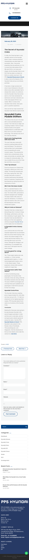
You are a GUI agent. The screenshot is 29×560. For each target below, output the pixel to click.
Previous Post (8, 348)
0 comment (18, 44)
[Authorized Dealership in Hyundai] (14, 3)
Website (6, 397)
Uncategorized (5, 460)
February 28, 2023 (10, 41)
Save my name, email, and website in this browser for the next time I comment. (14, 408)
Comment (7, 366)
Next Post (21, 348)
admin (11, 44)
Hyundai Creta (5, 442)
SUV (7, 344)
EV (2, 549)
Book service (4, 521)
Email (5, 389)
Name (6, 382)
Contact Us (14, 18)
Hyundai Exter (5, 445)
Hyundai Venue (19, 222)
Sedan (3, 454)
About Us (3, 517)
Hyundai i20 (4, 448)
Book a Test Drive (6, 519)
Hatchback (4, 436)
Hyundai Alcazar (5, 439)
